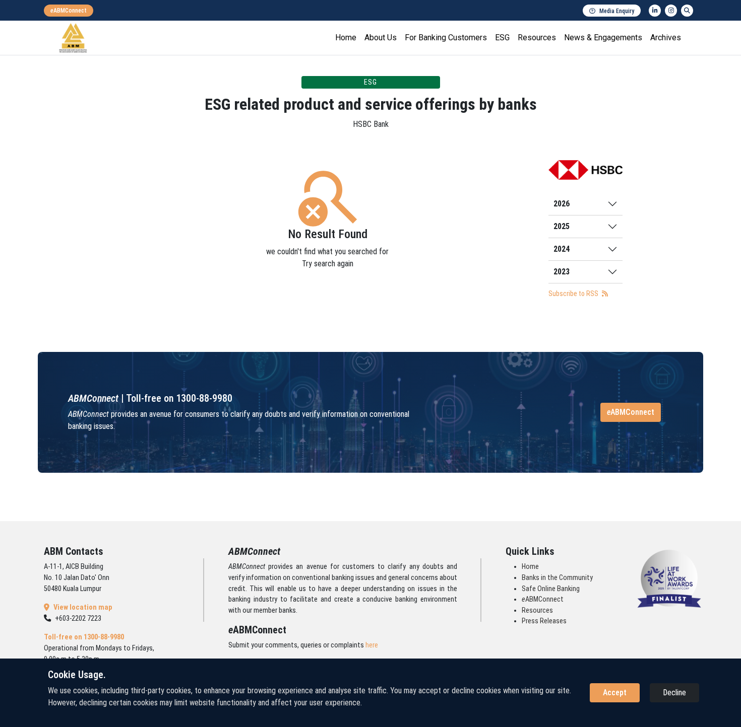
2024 (561, 249)
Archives (665, 37)
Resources (537, 37)
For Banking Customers (446, 37)
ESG (502, 37)
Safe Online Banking (551, 589)
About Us (380, 37)
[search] (687, 11)
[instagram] (671, 11)
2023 (561, 271)
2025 (561, 226)
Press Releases (544, 621)
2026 (561, 203)
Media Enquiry (616, 11)
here (371, 645)
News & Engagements (603, 37)
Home (345, 37)
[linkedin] (655, 11)
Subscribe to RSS (574, 293)
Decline (674, 692)
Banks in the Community (557, 577)
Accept (615, 692)
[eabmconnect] (68, 11)
